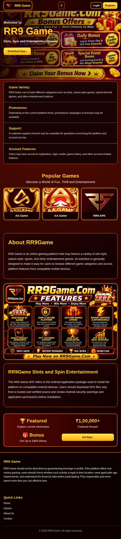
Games (8, 508)
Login (96, 5)
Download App (17, 51)
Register (110, 5)
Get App (87, 437)
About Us (9, 513)
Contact (8, 518)
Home (7, 503)
